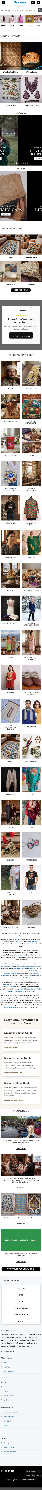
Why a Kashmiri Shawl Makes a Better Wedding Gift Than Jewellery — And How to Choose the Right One (21, 1180)
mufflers (18, 968)
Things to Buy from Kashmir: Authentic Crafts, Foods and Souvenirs (21, 1141)
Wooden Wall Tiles (10, 72)
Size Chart (7, 1421)
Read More (21, 1148)
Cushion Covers (31, 258)
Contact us (7, 1391)
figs (15, 986)
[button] (3, 2)
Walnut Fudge (31, 72)
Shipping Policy (9, 1416)
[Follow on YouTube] (12, 1471)
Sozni (38, 26)
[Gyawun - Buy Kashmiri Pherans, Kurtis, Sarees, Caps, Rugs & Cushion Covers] (21, 2)
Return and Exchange (11, 1412)
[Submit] (40, 10)
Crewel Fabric (10, 105)
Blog (5, 1425)
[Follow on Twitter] (9, 1471)
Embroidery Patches (31, 105)
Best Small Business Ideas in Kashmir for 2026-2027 (21, 1255)
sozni (12, 966)
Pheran (4, 25)
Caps (29, 26)
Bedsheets (31, 284)
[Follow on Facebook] (2, 1471)
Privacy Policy (8, 1395)
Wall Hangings (10, 284)
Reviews (6, 1400)
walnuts (11, 986)
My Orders (7, 1367)
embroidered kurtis (25, 966)
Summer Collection (10, 1447)
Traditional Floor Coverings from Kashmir (21, 1218)
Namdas (10, 258)
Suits (12, 26)
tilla (18, 966)
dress (20, 964)
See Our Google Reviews (21, 336)
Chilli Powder (18, 991)
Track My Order (9, 1371)
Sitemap (6, 1443)
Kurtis (21, 26)
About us (7, 1387)
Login (5, 1362)
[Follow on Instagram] (5, 1471)
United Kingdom (9, 1007)
